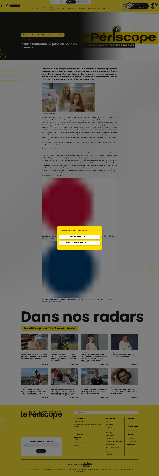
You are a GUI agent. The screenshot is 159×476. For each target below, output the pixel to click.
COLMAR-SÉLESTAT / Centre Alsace (79, 243)
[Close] (99, 230)
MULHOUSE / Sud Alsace (79, 237)
